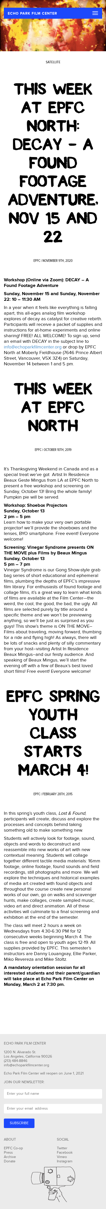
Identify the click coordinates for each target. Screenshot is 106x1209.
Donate (9, 1161)
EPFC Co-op (13, 1148)
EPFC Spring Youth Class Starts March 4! (53, 733)
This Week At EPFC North (53, 407)
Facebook (65, 1153)
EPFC (36, 261)
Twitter (62, 1148)
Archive (10, 1157)
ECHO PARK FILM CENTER (32, 13)
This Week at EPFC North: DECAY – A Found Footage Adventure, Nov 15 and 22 (53, 163)
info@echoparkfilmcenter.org (32, 347)
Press (8, 1153)
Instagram (64, 1161)
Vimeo (62, 1157)
